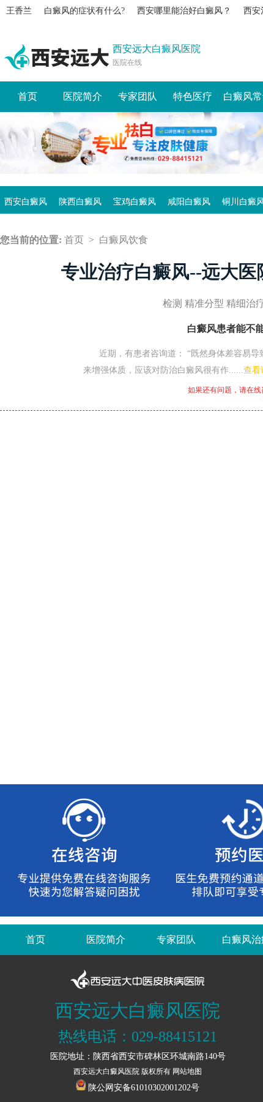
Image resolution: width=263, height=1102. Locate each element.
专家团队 (137, 96)
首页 (27, 96)
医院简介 (82, 96)
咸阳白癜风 (189, 201)
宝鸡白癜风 (134, 201)
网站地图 (187, 1071)
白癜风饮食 (123, 239)
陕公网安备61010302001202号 (143, 1087)
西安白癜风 (25, 201)
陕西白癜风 (80, 201)
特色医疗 (192, 96)
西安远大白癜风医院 (106, 1071)
